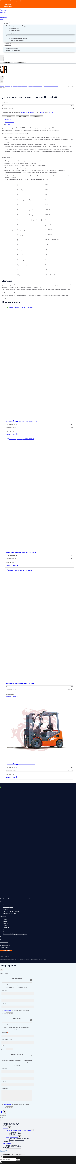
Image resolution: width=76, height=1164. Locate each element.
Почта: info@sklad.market (10, 1124)
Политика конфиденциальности (11, 931)
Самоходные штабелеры (16, 40)
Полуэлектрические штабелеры (18, 38)
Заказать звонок (6, 62)
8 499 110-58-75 (8, 4)
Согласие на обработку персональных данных (15, 934)
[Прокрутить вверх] (1, 1112)
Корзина (5, 925)
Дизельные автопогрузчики (28, 112)
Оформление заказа (8, 929)
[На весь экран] (2, 1115)
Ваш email (4, 1003)
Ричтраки (11, 33)
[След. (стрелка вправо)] (2, 1117)
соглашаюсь (7, 1010)
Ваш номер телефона (7, 997)
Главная (5, 919)
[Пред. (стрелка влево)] (0, 1117)
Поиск (18, 1159)
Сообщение (4, 1088)
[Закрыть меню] (0, 1120)
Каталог (5, 921)
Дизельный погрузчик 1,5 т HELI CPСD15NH (20, 764)
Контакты (6, 53)
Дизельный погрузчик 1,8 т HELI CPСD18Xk (20, 683)
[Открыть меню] (1, 81)
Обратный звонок (36, 116)
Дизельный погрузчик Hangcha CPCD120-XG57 (21, 421)
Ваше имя (4, 990)
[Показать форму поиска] (2, 56)
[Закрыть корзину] (1, 970)
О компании (7, 43)
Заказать (9, 116)
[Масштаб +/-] (0, 1115)
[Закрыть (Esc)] (5, 1115)
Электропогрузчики (14, 30)
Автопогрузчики (14, 28)
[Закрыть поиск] (1, 1157)
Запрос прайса (20, 62)
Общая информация (12, 48)
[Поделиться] (3, 1115)
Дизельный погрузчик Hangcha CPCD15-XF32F (21, 552)
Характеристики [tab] (9, 122)
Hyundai (42, 112)
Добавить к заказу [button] (11, 434)
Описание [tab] (8, 119)
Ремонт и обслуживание (13, 50)
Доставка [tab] (7, 124)
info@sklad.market (9, 6)
